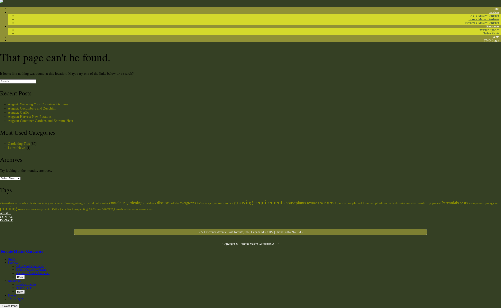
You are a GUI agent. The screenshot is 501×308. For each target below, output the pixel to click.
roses (21, 209)
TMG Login (491, 40)
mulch (361, 203)
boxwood (89, 203)
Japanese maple (345, 203)
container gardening (125, 202)
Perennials (450, 202)
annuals (60, 203)
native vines (404, 203)
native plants (374, 203)
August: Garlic (18, 112)
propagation (491, 203)
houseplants (296, 202)
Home (495, 8)
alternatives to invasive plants (18, 203)
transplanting (80, 209)
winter (127, 209)
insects (328, 203)
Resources (492, 26)
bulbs (98, 203)
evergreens (188, 203)
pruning (8, 208)
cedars (105, 203)
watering (108, 209)
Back (20, 277)
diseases (163, 202)
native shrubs (391, 203)
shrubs (47, 209)
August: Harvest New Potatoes (29, 117)
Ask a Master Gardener (484, 15)
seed (28, 209)
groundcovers (223, 203)
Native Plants (491, 33)
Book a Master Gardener (484, 19)
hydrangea (315, 203)
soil (54, 209)
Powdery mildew (476, 203)
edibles (175, 203)
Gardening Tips (19, 143)
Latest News (16, 148)
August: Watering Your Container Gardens (38, 104)
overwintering (421, 203)
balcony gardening (74, 203)
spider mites (64, 209)
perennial (436, 203)
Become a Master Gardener (482, 22)
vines (98, 209)
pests (464, 203)
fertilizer (200, 203)
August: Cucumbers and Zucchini (32, 108)
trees (92, 209)
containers (149, 203)
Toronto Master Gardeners (21, 251)
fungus (209, 203)
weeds (119, 209)
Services (494, 12)
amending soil (45, 203)
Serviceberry (37, 209)
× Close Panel (10, 305)
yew (150, 209)
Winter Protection (140, 209)
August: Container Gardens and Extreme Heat (40, 121)
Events (495, 37)
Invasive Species (488, 29)
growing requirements (259, 202)
